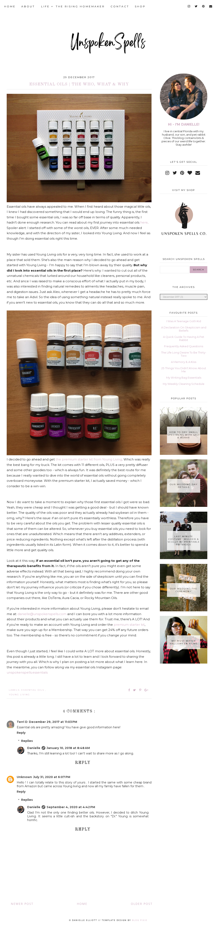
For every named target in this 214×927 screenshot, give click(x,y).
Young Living (19, 694)
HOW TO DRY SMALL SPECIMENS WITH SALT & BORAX (183, 435)
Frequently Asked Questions (183, 346)
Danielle (33, 748)
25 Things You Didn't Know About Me (183, 369)
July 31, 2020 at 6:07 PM (51, 777)
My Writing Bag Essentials (183, 377)
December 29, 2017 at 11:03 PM (53, 722)
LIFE (46, 6)
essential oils (33, 690)
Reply (21, 733)
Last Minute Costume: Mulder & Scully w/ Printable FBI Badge (184, 540)
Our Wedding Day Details (184, 485)
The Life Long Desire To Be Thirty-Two (183, 354)
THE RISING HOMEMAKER (80, 6)
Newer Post (22, 904)
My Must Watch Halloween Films (183, 642)
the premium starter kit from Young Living (89, 459)
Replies (27, 741)
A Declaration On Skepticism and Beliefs (183, 329)
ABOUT (28, 6)
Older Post (142, 904)
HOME (10, 6)
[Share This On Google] (146, 690)
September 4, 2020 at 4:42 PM (71, 807)
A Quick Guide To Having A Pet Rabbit (183, 338)
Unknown (24, 777)
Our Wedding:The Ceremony (183, 590)
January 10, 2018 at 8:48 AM (68, 748)
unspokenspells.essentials (27, 672)
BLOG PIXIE (139, 920)
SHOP (140, 6)
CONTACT (120, 6)
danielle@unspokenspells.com (42, 614)
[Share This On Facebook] (129, 690)
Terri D (22, 722)
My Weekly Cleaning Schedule (183, 383)
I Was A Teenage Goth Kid (183, 321)
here (144, 222)
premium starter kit (129, 625)
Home (82, 904)
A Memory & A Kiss (183, 362)
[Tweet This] (135, 690)
